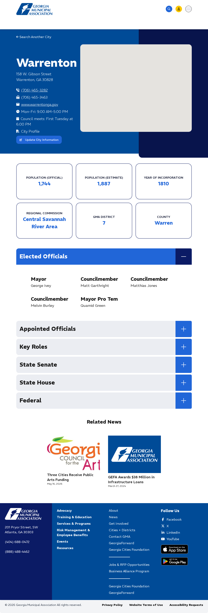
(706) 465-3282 (34, 90)
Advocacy (64, 510)
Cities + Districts (122, 530)
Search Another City (35, 37)
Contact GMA (119, 536)
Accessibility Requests (186, 605)
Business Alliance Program (129, 571)
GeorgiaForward (121, 543)
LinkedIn (173, 532)
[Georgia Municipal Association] (34, 9)
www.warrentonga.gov (39, 104)
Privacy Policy (112, 605)
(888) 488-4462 (17, 552)
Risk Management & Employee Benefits (73, 532)
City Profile (30, 131)
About (113, 510)
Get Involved (118, 523)
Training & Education (74, 517)
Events (62, 541)
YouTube (173, 539)
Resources (65, 548)
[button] (169, 9)
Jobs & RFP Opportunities (129, 565)
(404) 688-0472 (17, 542)
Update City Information (41, 140)
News (113, 517)
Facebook (174, 519)
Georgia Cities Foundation (129, 549)
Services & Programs (74, 523)
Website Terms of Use (146, 605)
